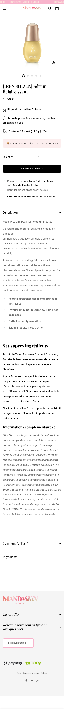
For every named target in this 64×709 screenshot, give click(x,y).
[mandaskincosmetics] (32, 8)
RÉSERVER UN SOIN (18, 643)
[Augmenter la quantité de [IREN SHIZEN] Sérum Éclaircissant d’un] (57, 157)
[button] (57, 8)
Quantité (8, 157)
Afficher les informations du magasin (31, 196)
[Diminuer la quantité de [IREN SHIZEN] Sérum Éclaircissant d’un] (21, 157)
